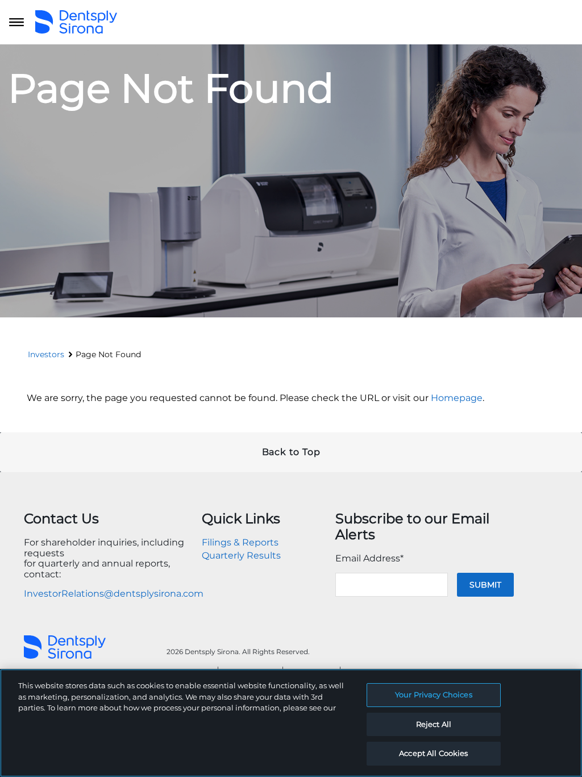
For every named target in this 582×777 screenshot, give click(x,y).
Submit (485, 585)
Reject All (433, 724)
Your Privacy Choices (433, 694)
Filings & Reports (240, 542)
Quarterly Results (241, 555)
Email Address (369, 558)
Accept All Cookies (433, 753)
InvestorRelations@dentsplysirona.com (113, 593)
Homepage (457, 397)
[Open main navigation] (16, 22)
